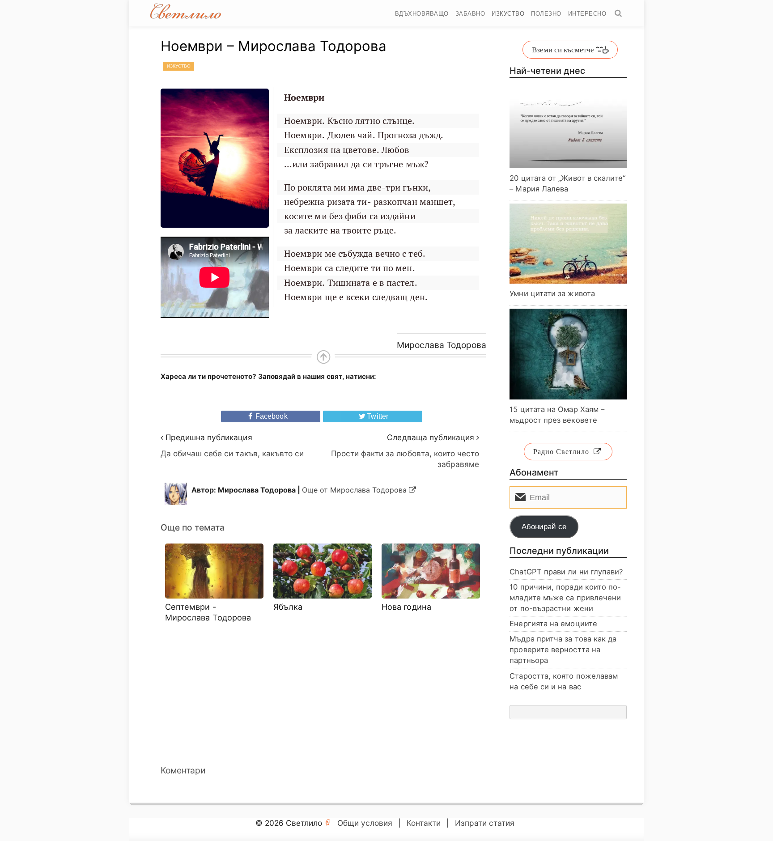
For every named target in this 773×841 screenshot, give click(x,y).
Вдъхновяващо (422, 13)
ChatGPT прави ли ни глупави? (566, 571)
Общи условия (364, 823)
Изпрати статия (484, 823)
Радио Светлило (561, 451)
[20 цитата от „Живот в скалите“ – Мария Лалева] (568, 128)
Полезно (546, 13)
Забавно (470, 13)
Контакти (424, 823)
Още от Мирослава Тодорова (355, 489)
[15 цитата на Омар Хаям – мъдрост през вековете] (568, 354)
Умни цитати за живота (552, 293)
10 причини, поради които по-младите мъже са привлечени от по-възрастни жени (565, 597)
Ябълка (288, 607)
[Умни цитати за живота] (568, 244)
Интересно (587, 13)
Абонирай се (544, 526)
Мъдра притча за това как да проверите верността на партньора (563, 649)
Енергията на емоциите (553, 623)
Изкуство (508, 13)
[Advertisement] (323, 693)
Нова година (406, 607)
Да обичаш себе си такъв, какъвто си (232, 453)
